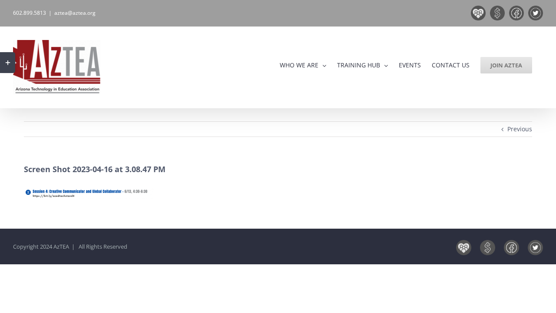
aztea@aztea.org (75, 13)
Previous (519, 129)
